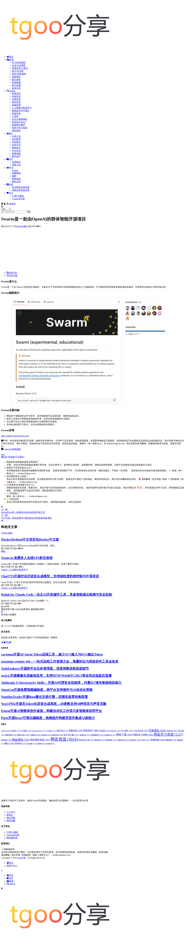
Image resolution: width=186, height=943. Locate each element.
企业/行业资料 (19, 65)
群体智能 (16, 449)
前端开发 (16, 93)
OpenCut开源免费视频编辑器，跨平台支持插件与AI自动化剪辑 (47, 689)
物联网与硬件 (18, 125)
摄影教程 (11, 735)
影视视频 (16, 82)
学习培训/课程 (19, 62)
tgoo (3, 454)
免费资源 (75, 730)
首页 (11, 57)
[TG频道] (2, 642)
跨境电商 (20, 743)
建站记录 (16, 181)
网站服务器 (12, 838)
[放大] (166, 300)
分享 (5, 457)
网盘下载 (124, 734)
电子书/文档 (17, 71)
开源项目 (157, 730)
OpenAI (7, 449)
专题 (11, 184)
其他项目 (16, 130)
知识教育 (16, 139)
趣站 (10, 133)
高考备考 (50, 743)
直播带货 (85, 735)
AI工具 (5, 731)
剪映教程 (104, 731)
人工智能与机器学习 (22, 108)
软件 (10, 159)
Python (15, 170)
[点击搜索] (29, 211)
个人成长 (50, 731)
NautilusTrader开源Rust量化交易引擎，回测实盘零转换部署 (44, 697)
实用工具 (16, 136)
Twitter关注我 (18, 199)
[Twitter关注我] (5, 642)
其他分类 (16, 88)
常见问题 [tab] (13, 275)
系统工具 (16, 165)
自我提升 (135, 740)
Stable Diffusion (38, 731)
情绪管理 (172, 731)
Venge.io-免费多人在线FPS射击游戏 (27, 558)
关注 (11, 193)
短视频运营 (110, 735)
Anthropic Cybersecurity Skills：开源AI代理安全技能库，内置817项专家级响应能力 (61, 682)
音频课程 (40, 743)
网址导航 (11, 818)
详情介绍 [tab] (12, 273)
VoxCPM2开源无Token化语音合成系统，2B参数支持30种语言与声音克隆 (53, 703)
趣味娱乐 (16, 148)
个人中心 (11, 812)
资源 (11, 59)
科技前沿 (16, 142)
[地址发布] (10, 642)
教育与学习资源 (19, 128)
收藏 (12, 457)
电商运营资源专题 (20, 190)
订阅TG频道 (18, 196)
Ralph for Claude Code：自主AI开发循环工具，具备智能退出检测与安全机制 (56, 594)
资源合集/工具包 (20, 68)
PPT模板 (26, 731)
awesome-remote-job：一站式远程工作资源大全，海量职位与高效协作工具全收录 (59, 661)
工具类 (15, 116)
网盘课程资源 (40, 739)
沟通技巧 (35, 735)
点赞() (20, 457)
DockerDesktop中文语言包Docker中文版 (30, 539)
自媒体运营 (123, 740)
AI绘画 (15, 731)
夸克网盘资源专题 (20, 187)
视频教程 (170, 740)
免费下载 (62, 731)
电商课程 (46, 735)
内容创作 (91, 730)
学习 (11, 168)
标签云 (10, 815)
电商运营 (57, 735)
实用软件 (16, 162)
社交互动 (16, 150)
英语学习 (145, 740)
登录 (13, 204)
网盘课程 (21, 739)
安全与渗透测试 (19, 119)
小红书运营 (141, 731)
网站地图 (11, 820)
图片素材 (16, 79)
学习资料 (127, 731)
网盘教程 (6, 740)
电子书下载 (71, 735)
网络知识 (16, 179)
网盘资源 (64, 739)
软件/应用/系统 (19, 74)
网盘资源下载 (86, 740)
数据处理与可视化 (20, 110)
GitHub (12, 91)
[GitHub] (7, 642)
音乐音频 (16, 85)
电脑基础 (16, 173)
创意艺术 (16, 145)
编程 (14, 176)
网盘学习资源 (168, 734)
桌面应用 (16, 105)
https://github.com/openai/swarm (15, 436)
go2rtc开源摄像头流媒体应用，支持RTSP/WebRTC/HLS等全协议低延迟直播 (56, 675)
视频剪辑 (157, 740)
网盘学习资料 (143, 734)
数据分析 (23, 735)
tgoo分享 (21, 858)
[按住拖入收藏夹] (2, 612)
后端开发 (16, 96)
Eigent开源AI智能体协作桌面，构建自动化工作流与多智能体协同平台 (51, 711)
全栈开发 (16, 99)
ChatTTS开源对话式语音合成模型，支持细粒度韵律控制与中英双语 (50, 576)
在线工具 (115, 731)
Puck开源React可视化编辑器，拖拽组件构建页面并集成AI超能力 (48, 718)
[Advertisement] (93, 250)
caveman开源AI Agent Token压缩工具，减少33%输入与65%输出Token (52, 654)
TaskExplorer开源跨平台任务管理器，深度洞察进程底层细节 (45, 668)
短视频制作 (97, 735)
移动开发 (16, 102)
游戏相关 (16, 77)
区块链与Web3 (19, 122)
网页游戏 (99, 740)
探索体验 (16, 153)
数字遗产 (16, 156)
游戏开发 (16, 113)
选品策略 (31, 743)
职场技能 (111, 740)
